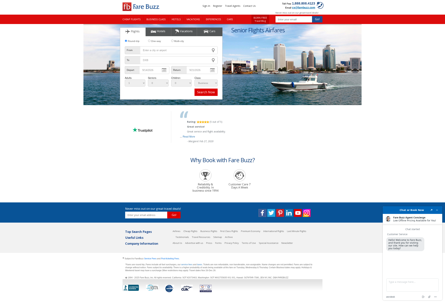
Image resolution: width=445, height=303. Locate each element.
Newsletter (287, 243)
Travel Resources (201, 237)
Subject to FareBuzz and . (151, 258)
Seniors (152, 78)
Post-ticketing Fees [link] (170, 258)
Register (217, 5)
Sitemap (217, 237)
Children (175, 78)
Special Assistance (268, 243)
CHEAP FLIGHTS (131, 19)
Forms (218, 243)
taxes (199, 264)
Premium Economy (250, 231)
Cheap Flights (190, 231)
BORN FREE (260, 19)
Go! (317, 19)
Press (209, 243)
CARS (230, 19)
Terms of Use (249, 243)
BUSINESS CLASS (155, 19)
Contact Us (249, 5)
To (128, 60)
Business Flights (208, 231)
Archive (229, 237)
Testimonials (182, 237)
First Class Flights (229, 231)
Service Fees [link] (150, 258)
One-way (156, 41)
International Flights (273, 231)
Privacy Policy (232, 243)
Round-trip (133, 41)
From (130, 50)
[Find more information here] (412, 253)
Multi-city (179, 41)
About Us (177, 243)
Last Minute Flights (296, 231)
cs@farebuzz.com (303, 7)
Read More (189, 136)
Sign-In (206, 5)
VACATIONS (193, 19)
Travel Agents (232, 5)
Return (177, 70)
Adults (128, 78)
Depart (130, 70)
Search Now (206, 92)
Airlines (176, 231)
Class (198, 78)
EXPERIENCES (213, 19)
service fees (187, 264)
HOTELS (176, 19)
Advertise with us (194, 243)
